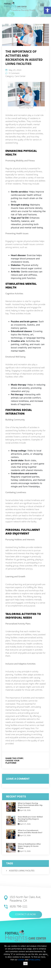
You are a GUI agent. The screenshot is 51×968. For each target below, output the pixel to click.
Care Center (20, 76)
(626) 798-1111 (18, 906)
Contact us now (25, 914)
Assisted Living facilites (21, 870)
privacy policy (34, 959)
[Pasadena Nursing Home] (15, 5)
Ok (25, 963)
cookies (21, 959)
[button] (47, 10)
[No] (47, 955)
